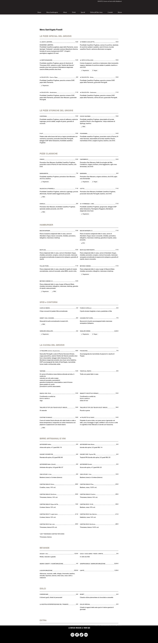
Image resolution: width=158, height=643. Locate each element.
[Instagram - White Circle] (72, 635)
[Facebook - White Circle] (77, 635)
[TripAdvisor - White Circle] (86, 635)
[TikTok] (81, 635)
